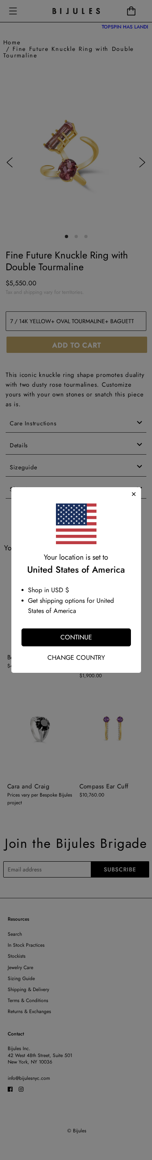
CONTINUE (76, 637)
